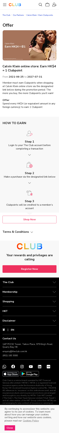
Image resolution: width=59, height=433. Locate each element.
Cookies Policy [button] (31, 420)
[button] (29, 282)
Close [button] (10, 427)
